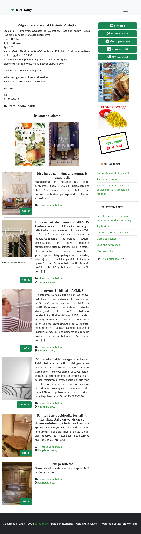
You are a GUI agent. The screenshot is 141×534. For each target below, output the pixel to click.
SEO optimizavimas (108, 245)
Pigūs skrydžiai (105, 226)
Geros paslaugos (106, 238)
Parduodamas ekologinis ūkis (114, 173)
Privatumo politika (110, 523)
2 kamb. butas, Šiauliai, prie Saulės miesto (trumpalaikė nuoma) (113, 189)
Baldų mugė (23, 10)
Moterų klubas (105, 251)
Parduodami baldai (51, 205)
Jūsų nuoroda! (111, 259)
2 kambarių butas (107, 179)
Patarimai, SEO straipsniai (112, 232)
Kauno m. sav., (46, 282)
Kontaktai (132, 523)
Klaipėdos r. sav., (47, 450)
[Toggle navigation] (125, 10)
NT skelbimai (112, 164)
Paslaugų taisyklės (86, 523)
